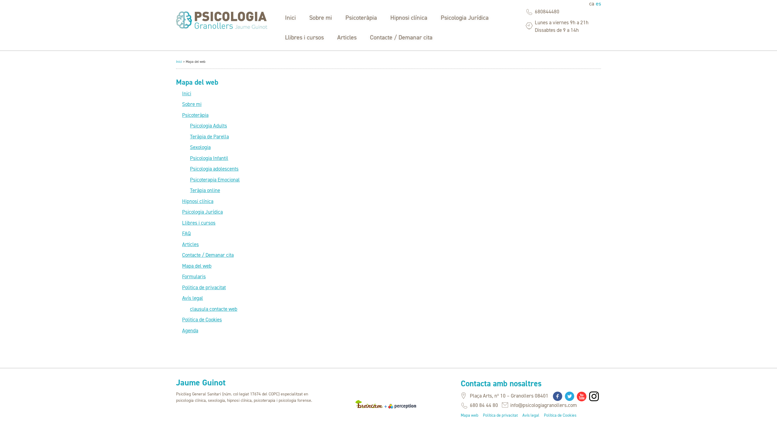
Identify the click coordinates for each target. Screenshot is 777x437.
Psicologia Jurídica (465, 18)
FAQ (186, 233)
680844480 (547, 11)
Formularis (194, 276)
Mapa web (469, 415)
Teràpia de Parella (209, 136)
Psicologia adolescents (214, 168)
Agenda (190, 330)
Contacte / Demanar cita (401, 37)
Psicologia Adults (208, 125)
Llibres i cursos (304, 37)
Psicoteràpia (361, 18)
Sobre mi (320, 18)
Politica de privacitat (204, 287)
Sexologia (200, 147)
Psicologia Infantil (209, 158)
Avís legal (192, 298)
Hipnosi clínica (408, 18)
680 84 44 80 (484, 405)
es (598, 3)
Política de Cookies (560, 415)
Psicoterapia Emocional (215, 179)
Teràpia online (205, 190)
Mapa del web (197, 266)
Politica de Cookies (202, 319)
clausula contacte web (213, 309)
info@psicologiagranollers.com (543, 405)
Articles (347, 37)
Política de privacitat (500, 415)
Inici (290, 18)
